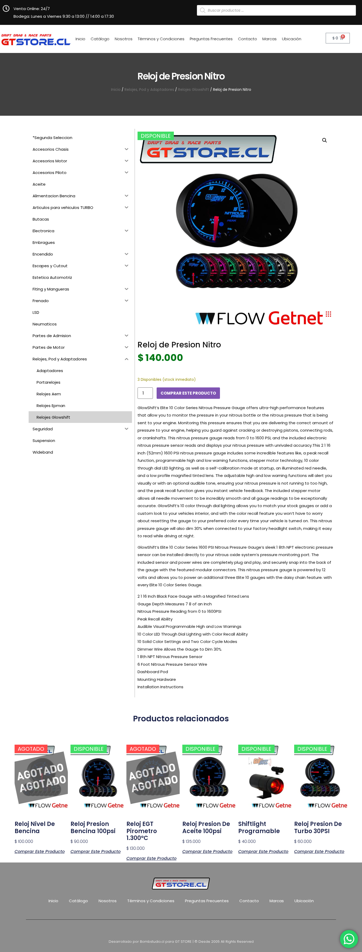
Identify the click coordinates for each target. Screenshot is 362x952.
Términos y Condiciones (161, 39)
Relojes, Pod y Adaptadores (149, 89)
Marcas (269, 39)
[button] (324, 140)
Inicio (80, 39)
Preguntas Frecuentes (211, 39)
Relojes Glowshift (193, 89)
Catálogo (100, 39)
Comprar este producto (188, 393)
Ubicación (291, 39)
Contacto (247, 39)
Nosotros (124, 39)
